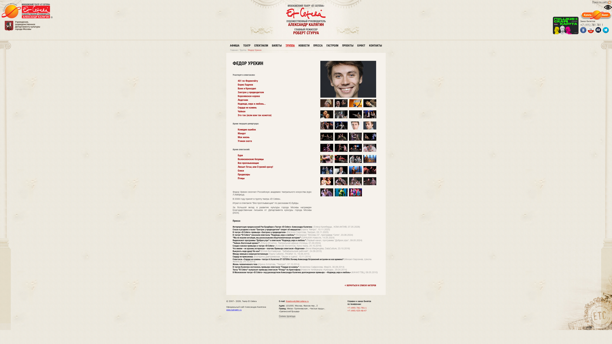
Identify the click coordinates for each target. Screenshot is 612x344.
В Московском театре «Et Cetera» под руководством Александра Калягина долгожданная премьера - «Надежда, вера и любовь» (292, 272)
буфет (361, 45)
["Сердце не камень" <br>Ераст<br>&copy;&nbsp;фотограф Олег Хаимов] (326, 118)
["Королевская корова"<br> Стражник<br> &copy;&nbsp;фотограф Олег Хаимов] (326, 185)
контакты (375, 45)
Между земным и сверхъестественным (250, 254)
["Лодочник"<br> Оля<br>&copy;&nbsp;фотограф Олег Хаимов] (341, 140)
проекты (347, 45)
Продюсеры (244, 174)
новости (304, 45)
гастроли (332, 45)
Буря (240, 155)
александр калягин (306, 24)
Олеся (241, 170)
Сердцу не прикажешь (243, 256)
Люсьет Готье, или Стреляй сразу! (255, 166)
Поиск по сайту (600, 2)
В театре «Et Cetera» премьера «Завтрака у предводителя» (259, 232)
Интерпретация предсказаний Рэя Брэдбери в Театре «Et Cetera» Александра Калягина (272, 227)
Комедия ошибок (247, 129)
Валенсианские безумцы (251, 159)
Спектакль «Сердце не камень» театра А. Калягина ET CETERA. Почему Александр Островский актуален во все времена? (288, 259)
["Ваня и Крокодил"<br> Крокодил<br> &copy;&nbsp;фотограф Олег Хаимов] (341, 196)
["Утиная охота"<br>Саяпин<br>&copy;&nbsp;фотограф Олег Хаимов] (369, 118)
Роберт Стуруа (306, 32)
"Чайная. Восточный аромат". (246, 243)
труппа (290, 45)
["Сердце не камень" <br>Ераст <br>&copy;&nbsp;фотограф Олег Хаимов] (369, 107)
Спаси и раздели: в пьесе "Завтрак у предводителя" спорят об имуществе (266, 229)
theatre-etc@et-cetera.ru (297, 301)
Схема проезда (287, 316)
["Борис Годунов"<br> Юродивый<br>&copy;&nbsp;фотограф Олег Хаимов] (341, 118)
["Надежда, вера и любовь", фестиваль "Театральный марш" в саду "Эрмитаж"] (326, 162)
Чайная (241, 111)
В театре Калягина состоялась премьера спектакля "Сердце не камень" (266, 267)
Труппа (243, 50)
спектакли (261, 45)
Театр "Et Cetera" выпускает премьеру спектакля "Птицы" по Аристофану (266, 269)
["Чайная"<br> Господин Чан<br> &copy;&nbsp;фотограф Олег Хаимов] (369, 162)
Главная (234, 50)
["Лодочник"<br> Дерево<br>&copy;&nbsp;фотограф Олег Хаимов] (326, 140)
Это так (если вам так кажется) (255, 115)
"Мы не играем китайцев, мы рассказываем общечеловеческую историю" (267, 237)
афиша (234, 45)
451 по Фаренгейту (248, 80)
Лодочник (243, 99)
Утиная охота (245, 141)
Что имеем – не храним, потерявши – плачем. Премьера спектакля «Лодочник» (269, 248)
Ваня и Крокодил (247, 88)
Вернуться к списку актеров (360, 285)
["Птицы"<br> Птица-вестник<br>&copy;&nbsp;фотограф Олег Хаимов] (355, 107)
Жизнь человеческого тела (245, 264)
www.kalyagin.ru (234, 309)
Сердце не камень (247, 107)
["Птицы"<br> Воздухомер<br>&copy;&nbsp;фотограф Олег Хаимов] (341, 107)
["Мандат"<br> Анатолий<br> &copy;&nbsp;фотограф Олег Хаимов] (341, 162)
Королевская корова (249, 96)
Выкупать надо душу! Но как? (246, 251)
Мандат (242, 133)
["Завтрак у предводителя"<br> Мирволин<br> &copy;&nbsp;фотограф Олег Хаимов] (341, 185)
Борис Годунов (245, 84)
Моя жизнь (243, 137)
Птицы (241, 178)
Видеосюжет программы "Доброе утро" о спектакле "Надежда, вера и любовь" (269, 240)
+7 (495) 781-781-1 (357, 307)
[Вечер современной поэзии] (355, 151)
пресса (318, 45)
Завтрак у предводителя (251, 92)
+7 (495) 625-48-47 (357, 310)
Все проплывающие (248, 163)
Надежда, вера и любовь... (252, 103)
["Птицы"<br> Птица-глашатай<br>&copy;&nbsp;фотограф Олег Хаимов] (326, 107)
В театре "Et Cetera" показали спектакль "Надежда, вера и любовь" (264, 235)
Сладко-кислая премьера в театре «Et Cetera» (254, 245)
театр (246, 45)
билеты (277, 45)
